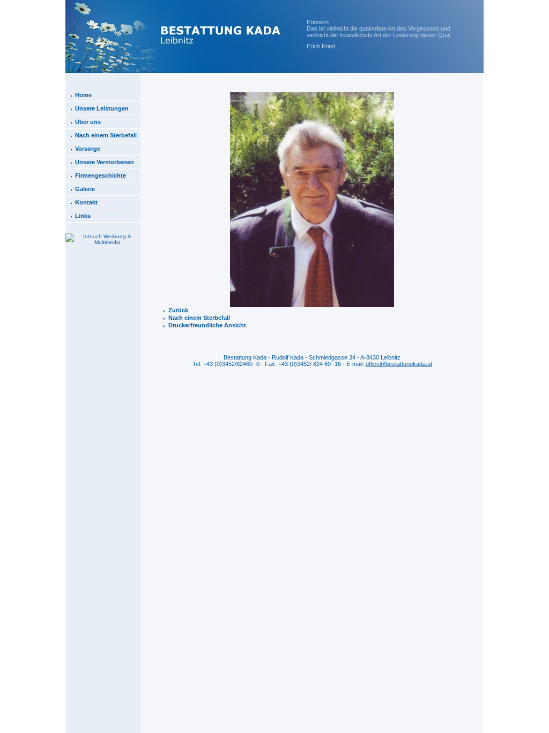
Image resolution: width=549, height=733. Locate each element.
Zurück (178, 310)
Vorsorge (87, 148)
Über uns (88, 122)
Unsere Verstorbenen (104, 162)
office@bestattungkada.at (399, 364)
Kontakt (86, 202)
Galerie (85, 189)
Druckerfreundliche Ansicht (207, 325)
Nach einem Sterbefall (106, 135)
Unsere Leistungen (102, 108)
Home (83, 95)
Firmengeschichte (100, 175)
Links (83, 215)
